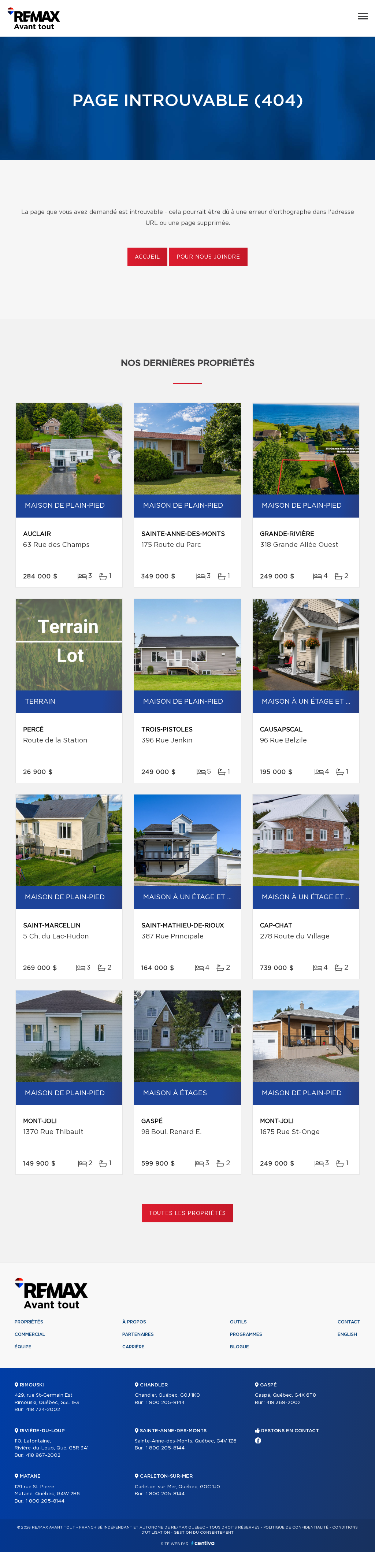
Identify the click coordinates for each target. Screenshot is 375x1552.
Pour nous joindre (208, 257)
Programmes (246, 1334)
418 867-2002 (43, 1455)
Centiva (203, 1543)
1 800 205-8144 (45, 1501)
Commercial (30, 1334)
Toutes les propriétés (187, 1213)
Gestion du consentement (204, 1532)
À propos (134, 1322)
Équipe (23, 1347)
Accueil (147, 257)
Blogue (239, 1347)
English (347, 1334)
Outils (238, 1322)
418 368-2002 (283, 1402)
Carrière (133, 1347)
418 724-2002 (43, 1409)
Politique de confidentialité (295, 1527)
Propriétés (29, 1322)
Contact (349, 1322)
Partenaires (138, 1334)
